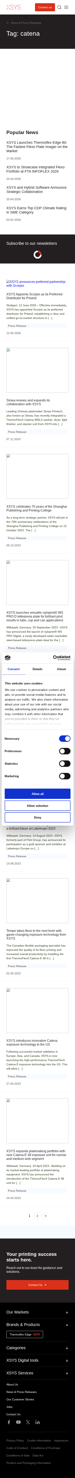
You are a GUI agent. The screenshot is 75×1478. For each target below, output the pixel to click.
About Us (12, 1384)
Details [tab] (37, 669)
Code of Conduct (17, 1448)
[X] (28, 1422)
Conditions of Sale (17, 1455)
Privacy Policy (15, 1440)
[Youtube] (18, 1422)
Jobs (9, 1406)
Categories (16, 1348)
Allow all (38, 794)
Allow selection (37, 805)
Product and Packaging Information (28, 1462)
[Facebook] (8, 1422)
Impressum (61, 1440)
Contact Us (35, 1284)
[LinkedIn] (37, 1422)
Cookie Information (39, 1440)
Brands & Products (23, 1324)
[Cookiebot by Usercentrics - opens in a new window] (53, 657)
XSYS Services (19, 1373)
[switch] (64, 751)
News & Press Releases (21, 1392)
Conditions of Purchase (45, 1448)
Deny (37, 817)
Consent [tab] (14, 669)
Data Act (38, 1455)
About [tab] (61, 669)
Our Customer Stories (20, 1399)
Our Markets (17, 1312)
